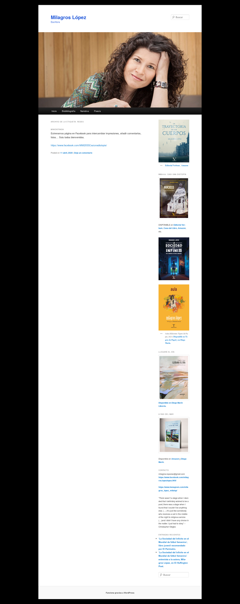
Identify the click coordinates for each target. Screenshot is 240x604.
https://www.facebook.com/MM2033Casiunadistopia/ (79, 145)
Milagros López (68, 17)
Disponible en (179, 336)
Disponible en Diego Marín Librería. (171, 404)
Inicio (54, 111)
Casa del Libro (170, 228)
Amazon (184, 165)
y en (178, 340)
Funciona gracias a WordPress (120, 592)
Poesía (97, 111)
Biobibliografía (68, 111)
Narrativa (84, 111)
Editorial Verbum (172, 165)
